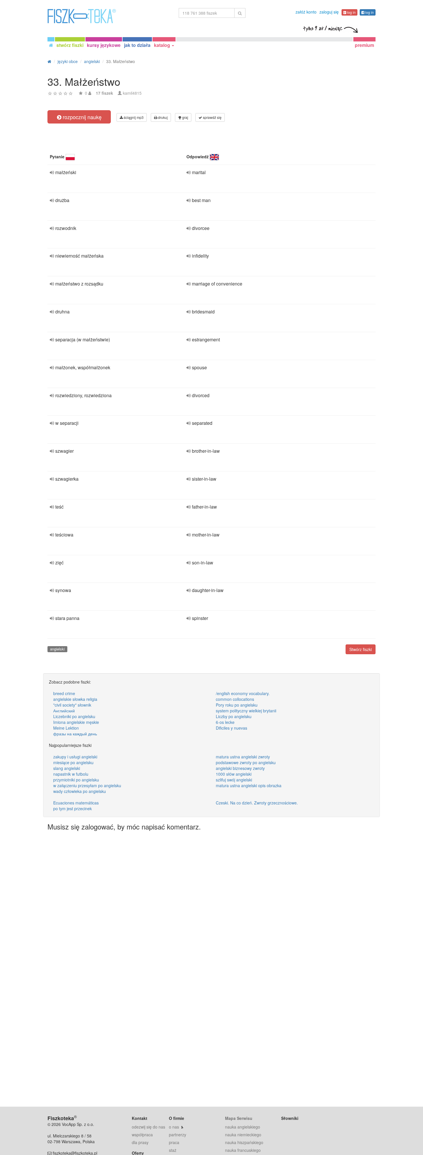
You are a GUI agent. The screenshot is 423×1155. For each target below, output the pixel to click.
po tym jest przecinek (72, 808)
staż (172, 1150)
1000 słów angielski (233, 774)
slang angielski (66, 768)
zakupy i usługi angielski (75, 757)
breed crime (64, 693)
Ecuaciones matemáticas (76, 803)
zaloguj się (329, 12)
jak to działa (137, 45)
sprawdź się (212, 117)
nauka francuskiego (243, 1150)
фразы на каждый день (75, 734)
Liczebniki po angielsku (74, 716)
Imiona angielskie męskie (76, 722)
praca (174, 1142)
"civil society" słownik (72, 705)
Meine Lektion (66, 728)
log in (351, 12)
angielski (57, 649)
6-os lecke (225, 722)
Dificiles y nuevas (231, 728)
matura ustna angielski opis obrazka (248, 785)
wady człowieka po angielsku (79, 791)
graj (184, 117)
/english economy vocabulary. (243, 693)
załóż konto (306, 12)
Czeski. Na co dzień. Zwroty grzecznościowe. (257, 803)
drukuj (162, 117)
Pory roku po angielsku (237, 705)
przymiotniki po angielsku (76, 780)
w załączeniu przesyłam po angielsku (87, 785)
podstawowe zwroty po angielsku (246, 762)
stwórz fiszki (69, 45)
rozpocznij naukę (81, 117)
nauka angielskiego (242, 1127)
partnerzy (177, 1134)
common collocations (235, 699)
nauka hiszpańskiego (244, 1142)
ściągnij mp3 (133, 117)
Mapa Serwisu (238, 1118)
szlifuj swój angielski (234, 780)
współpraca (142, 1134)
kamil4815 (132, 93)
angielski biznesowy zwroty (240, 768)
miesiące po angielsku (73, 762)
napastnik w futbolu (70, 774)
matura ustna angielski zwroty (243, 757)
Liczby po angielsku (233, 716)
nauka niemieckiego (243, 1134)
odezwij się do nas (148, 1127)
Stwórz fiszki (360, 649)
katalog (162, 45)
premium (364, 45)
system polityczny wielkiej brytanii (246, 710)
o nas (174, 1127)
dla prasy (140, 1142)
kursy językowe (104, 45)
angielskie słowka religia (75, 699)
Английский (64, 710)
